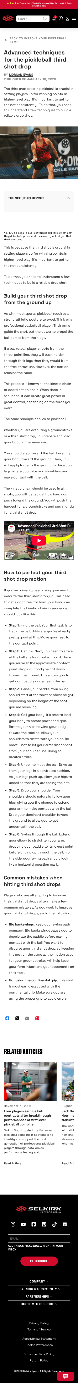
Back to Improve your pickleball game (38, 40)
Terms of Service (39, 1329)
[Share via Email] (27, 1018)
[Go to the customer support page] (61, 18)
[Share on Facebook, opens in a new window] (7, 1018)
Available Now (39, 6)
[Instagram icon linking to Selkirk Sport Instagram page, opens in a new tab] (13, 1225)
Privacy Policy (39, 1323)
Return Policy (39, 1360)
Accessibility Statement (39, 1338)
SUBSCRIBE (39, 1261)
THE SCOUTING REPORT (26, 198)
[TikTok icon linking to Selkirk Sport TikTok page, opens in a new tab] (54, 1225)
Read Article (12, 1163)
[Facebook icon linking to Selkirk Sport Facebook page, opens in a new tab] (33, 1225)
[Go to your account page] (67, 19)
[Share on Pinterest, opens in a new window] (37, 1018)
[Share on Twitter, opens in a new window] (17, 1018)
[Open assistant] (65, 1376)
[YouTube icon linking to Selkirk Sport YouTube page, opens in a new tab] (23, 1225)
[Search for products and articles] (45, 18)
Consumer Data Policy (39, 1354)
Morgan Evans (21, 74)
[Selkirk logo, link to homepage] (8, 20)
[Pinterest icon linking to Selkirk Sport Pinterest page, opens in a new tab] (44, 1225)
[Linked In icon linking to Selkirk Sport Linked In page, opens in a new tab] (65, 1225)
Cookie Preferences (39, 1345)
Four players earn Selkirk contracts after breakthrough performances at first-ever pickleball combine (27, 1118)
